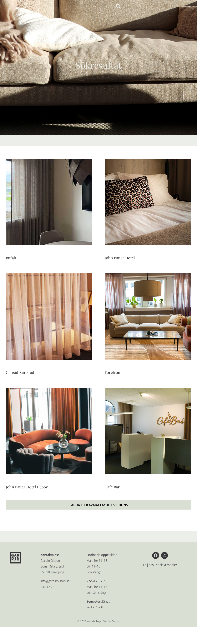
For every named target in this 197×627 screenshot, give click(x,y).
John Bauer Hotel (120, 257)
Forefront (113, 372)
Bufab (11, 257)
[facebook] (155, 555)
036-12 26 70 (49, 587)
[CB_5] (148, 389)
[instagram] (164, 555)
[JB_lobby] (49, 389)
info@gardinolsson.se (54, 581)
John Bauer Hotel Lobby (27, 486)
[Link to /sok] (118, 6)
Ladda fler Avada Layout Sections (98, 505)
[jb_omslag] (148, 160)
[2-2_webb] (148, 275)
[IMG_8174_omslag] (49, 160)
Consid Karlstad (20, 372)
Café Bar (112, 486)
